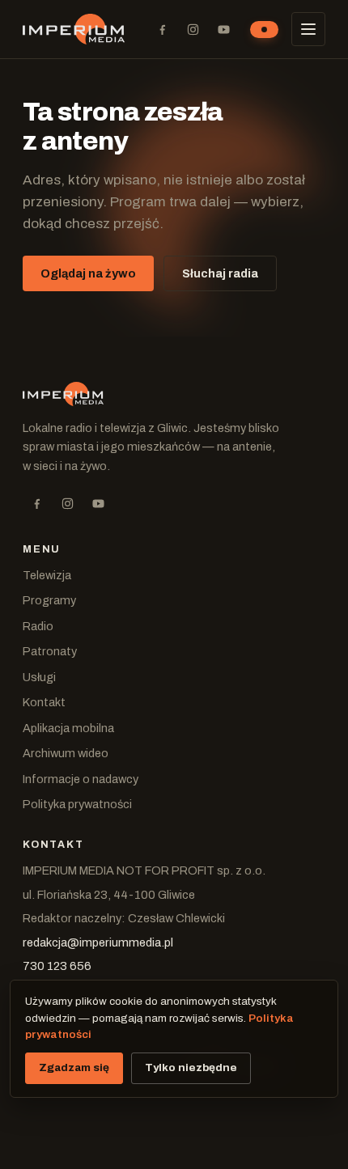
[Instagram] (192, 29)
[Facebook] (162, 29)
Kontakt (44, 702)
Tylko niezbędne (191, 1067)
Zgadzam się (74, 1067)
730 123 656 (57, 965)
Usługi (39, 677)
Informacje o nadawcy (80, 779)
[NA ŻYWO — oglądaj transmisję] (264, 29)
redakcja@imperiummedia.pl (98, 942)
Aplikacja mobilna (68, 728)
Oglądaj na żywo (88, 273)
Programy (49, 600)
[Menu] (308, 29)
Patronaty (50, 651)
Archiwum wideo (65, 753)
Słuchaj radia (220, 273)
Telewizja (47, 575)
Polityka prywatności (77, 804)
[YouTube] (223, 29)
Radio (38, 626)
